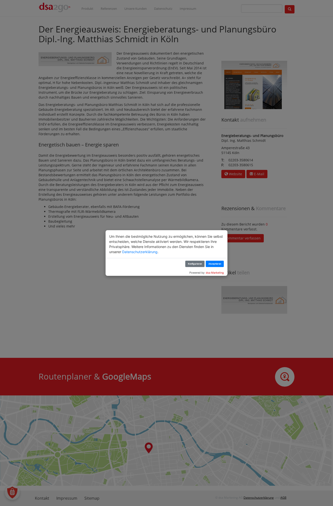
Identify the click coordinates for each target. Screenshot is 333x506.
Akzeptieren (214, 263)
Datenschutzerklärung (139, 252)
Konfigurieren (195, 263)
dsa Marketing (215, 272)
